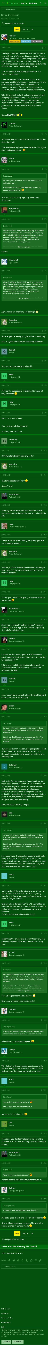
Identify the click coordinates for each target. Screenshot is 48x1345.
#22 (45, 885)
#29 (45, 1163)
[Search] (45, 3)
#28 (45, 1133)
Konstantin (14, 208)
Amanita (13, 320)
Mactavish (13, 260)
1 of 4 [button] (17, 29)
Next (24, 29)
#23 (45, 933)
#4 (46, 219)
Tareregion (14, 494)
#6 (46, 331)
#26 (45, 1060)
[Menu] (3, 3)
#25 (45, 1020)
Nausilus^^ (14, 608)
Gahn (11, 158)
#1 (46, 48)
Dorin (11, 706)
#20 (45, 776)
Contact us (4, 1313)
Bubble (12, 1009)
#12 (45, 505)
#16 (45, 619)
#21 (45, 824)
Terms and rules (6, 1318)
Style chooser (5, 1309)
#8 (46, 385)
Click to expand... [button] (24, 247)
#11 (45, 475)
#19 (45, 716)
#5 (46, 271)
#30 (45, 1199)
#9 (46, 413)
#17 (45, 649)
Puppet (12, 123)
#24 (45, 963)
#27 (45, 1090)
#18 (45, 689)
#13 (45, 535)
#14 (45, 562)
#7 (46, 361)
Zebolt (12, 638)
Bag (10, 812)
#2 (46, 134)
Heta (11, 374)
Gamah (12, 350)
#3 (46, 169)
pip (10, 1122)
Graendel (13, 439)
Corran (12, 1049)
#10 (45, 450)
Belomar (13, 765)
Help (2, 1327)
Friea (11, 874)
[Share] (42, 48)
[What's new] (40, 3)
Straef (12, 952)
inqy (11, 524)
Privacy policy (5, 1322)
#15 (45, 592)
